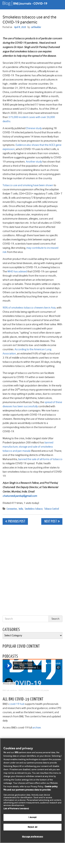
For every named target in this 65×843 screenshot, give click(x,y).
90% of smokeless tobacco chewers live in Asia (29, 307)
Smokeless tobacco (34, 509)
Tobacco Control (51, 509)
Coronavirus (12, 509)
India (21, 509)
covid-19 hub (16, 704)
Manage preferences (32, 836)
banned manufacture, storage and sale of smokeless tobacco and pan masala (28, 446)
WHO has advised (17, 271)
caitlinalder (36, 27)
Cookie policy (51, 786)
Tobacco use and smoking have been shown (28, 185)
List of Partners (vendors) (16, 808)
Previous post (16, 521)
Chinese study (34, 128)
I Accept (32, 817)
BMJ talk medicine (10, 690)
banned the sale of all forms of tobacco (40, 459)
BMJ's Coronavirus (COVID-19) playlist (34, 690)
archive (36, 727)
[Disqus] (32, 570)
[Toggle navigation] (58, 4)
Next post (50, 521)
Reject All (32, 827)
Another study (34, 161)
